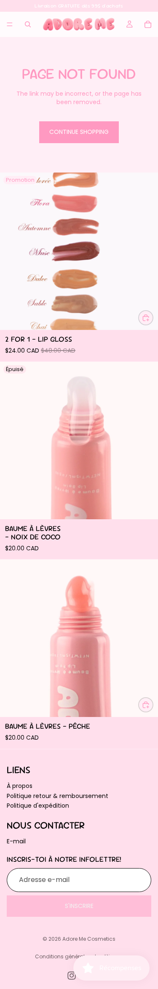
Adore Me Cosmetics (88, 938)
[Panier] (148, 24)
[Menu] (9, 24)
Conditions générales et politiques (79, 956)
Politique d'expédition (38, 805)
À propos (19, 786)
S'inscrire (79, 905)
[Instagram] (72, 976)
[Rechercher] (28, 24)
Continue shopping (79, 132)
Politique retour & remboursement (57, 795)
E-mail (16, 841)
